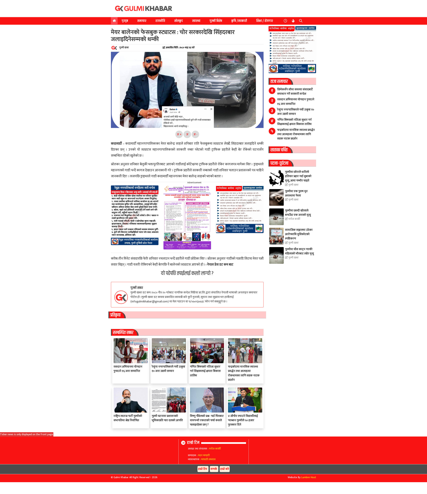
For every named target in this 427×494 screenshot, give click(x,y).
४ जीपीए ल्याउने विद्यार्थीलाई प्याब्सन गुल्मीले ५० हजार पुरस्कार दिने (243, 420)
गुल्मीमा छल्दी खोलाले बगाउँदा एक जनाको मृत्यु (298, 212)
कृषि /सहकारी (239, 20)
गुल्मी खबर (136, 287)
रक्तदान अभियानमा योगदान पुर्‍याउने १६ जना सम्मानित (128, 368)
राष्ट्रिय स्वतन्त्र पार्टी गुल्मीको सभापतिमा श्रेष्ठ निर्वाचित (128, 418)
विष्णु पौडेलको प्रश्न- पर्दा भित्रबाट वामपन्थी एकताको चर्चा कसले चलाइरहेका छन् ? (207, 420)
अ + (179, 134)
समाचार (141, 20)
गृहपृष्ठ (125, 20)
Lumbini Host (308, 477)
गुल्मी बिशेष (215, 20)
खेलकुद (178, 20)
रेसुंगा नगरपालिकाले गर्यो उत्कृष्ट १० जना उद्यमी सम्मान (168, 368)
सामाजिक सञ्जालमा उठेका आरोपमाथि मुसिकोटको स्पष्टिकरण (299, 234)
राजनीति (160, 20)
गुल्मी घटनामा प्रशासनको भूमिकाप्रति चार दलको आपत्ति (167, 418)
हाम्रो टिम (193, 443)
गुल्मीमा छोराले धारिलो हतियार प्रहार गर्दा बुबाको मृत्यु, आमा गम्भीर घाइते (298, 176)
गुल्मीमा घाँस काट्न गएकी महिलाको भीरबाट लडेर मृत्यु (299, 251)
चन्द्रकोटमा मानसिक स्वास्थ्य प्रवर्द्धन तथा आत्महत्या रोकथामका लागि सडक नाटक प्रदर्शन (244, 373)
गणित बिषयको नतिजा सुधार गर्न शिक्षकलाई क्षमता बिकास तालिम (205, 371)
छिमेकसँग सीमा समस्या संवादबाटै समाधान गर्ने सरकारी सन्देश (295, 91)
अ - (195, 134)
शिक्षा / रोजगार (264, 20)
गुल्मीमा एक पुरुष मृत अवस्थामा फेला (296, 193)
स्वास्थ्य (196, 20)
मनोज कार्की (294, 219)
